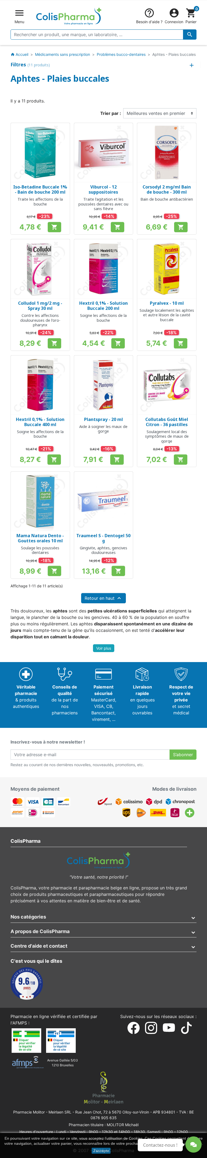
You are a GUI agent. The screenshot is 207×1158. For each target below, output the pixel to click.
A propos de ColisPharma (40, 931)
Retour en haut (103, 598)
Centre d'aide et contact (39, 946)
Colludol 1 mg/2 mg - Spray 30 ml (40, 305)
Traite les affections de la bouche (40, 201)
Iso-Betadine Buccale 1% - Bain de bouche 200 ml (40, 189)
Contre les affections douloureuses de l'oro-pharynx (40, 320)
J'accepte (101, 1151)
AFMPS (19, 1023)
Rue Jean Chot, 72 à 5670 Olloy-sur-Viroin (112, 1112)
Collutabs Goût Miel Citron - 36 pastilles (166, 421)
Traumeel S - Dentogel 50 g (103, 538)
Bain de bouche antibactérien (166, 199)
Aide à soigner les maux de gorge (103, 429)
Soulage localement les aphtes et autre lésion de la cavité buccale (167, 315)
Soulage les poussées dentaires (40, 550)
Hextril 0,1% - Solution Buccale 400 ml (40, 421)
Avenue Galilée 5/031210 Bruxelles (62, 1062)
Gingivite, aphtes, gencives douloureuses (103, 550)
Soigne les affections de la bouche (103, 318)
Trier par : (110, 113)
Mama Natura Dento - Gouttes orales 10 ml (40, 538)
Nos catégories (28, 917)
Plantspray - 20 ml (103, 419)
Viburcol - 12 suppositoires (103, 189)
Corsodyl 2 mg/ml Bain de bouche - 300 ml (167, 189)
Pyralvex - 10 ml (167, 303)
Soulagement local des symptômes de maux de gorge (167, 436)
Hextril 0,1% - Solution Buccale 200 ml (103, 305)
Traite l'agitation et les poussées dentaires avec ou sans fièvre (103, 204)
